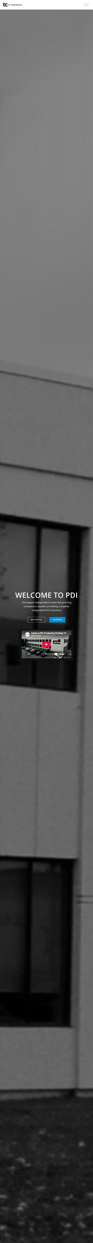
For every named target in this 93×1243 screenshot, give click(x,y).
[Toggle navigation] (86, 5)
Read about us (36, 620)
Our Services (57, 620)
